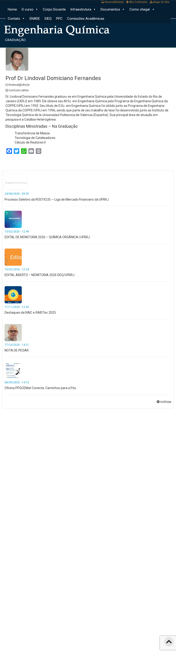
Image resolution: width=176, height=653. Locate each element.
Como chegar (139, 9)
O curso (27, 9)
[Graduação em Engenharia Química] (60, 31)
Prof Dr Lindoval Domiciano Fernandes (53, 78)
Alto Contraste (137, 2)
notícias (165, 402)
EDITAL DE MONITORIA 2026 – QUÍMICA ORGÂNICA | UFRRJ (47, 237)
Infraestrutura (80, 9)
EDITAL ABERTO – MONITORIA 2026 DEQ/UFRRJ (39, 275)
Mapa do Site (160, 2)
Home (12, 9)
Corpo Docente (54, 9)
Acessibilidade (114, 2)
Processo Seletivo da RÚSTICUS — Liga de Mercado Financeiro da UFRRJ (57, 199)
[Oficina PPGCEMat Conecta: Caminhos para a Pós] (13, 370)
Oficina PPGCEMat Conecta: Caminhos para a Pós (40, 388)
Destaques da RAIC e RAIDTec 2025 (30, 312)
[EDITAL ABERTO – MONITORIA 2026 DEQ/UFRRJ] (13, 257)
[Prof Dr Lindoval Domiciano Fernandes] (17, 59)
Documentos (110, 9)
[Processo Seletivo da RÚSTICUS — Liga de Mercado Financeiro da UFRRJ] (16, 181)
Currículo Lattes (18, 90)
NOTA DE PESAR (17, 350)
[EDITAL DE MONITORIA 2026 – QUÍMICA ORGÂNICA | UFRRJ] (13, 219)
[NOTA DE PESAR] (13, 332)
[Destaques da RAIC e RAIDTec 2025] (13, 294)
